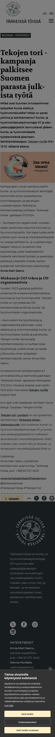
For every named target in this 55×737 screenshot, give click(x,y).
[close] (50, 669)
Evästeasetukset (27, 722)
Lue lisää (8, 705)
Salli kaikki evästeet (27, 730)
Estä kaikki (27, 713)
